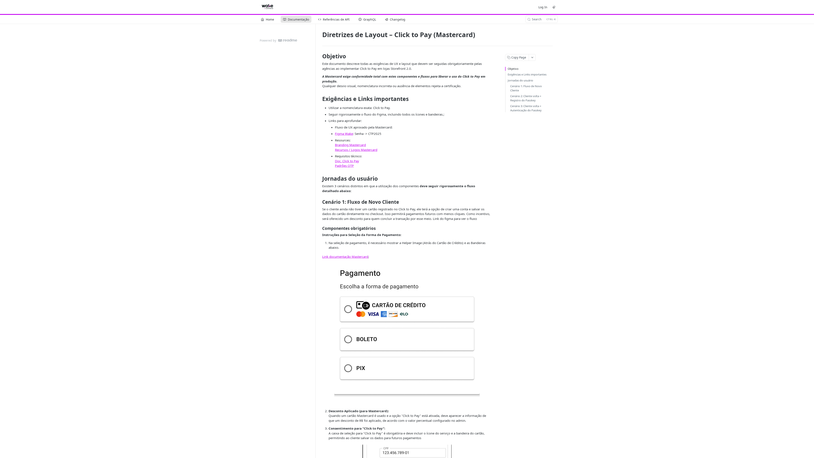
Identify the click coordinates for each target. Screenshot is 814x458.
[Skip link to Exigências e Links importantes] (319, 99)
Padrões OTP (344, 165)
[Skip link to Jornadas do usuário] (319, 179)
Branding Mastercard (350, 145)
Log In (542, 7)
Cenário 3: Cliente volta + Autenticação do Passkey (526, 108)
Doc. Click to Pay (347, 161)
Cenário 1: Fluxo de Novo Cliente (526, 88)
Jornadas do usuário (520, 80)
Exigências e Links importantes (527, 74)
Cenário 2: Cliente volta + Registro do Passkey (525, 98)
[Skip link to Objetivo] (319, 56)
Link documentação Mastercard (345, 256)
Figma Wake (344, 133)
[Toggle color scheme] (554, 7)
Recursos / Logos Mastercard (356, 150)
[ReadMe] (287, 40)
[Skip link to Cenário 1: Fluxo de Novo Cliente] (319, 202)
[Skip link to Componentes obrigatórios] (319, 228)
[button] (407, 329)
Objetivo (513, 69)
